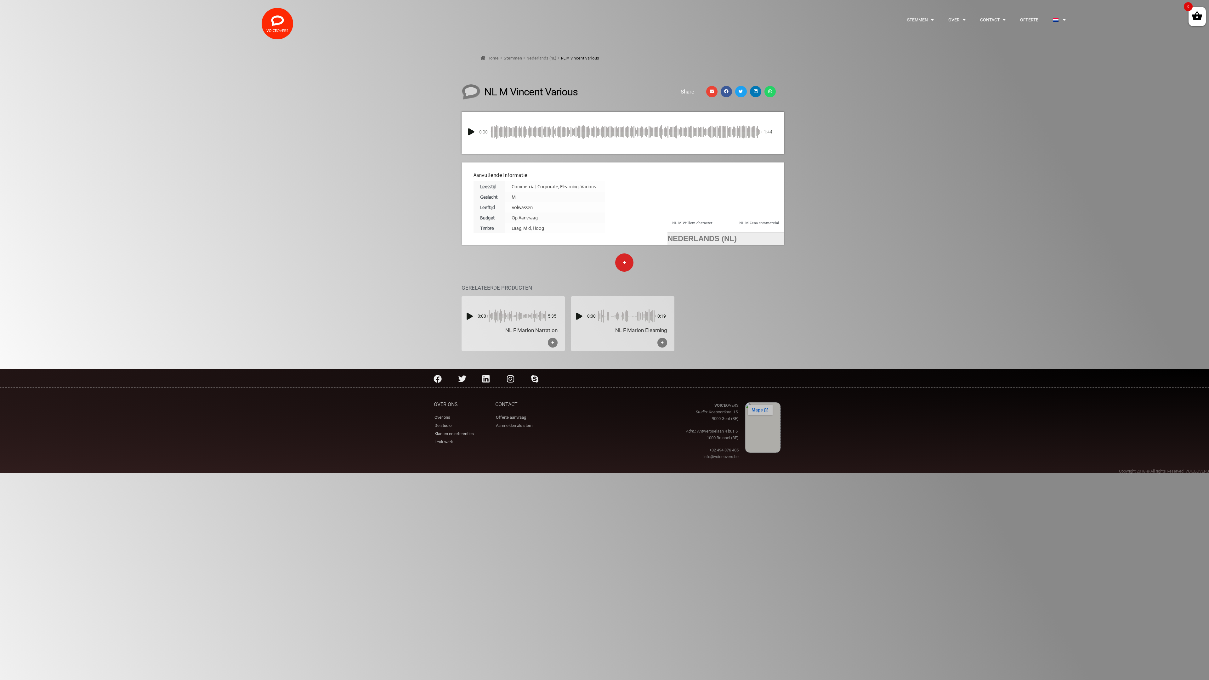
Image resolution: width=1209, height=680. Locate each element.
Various (588, 187)
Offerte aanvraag (511, 417)
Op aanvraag (525, 218)
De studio (442, 425)
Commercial (524, 187)
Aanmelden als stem (514, 425)
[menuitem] (1059, 20)
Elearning (569, 187)
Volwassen (522, 207)
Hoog (538, 228)
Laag (516, 228)
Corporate (547, 187)
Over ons (442, 417)
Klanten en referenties (454, 433)
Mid (527, 228)
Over (954, 19)
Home (493, 58)
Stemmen (917, 19)
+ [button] (552, 343)
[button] (712, 91)
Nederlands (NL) (541, 58)
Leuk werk (443, 441)
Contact (990, 19)
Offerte (1029, 19)
